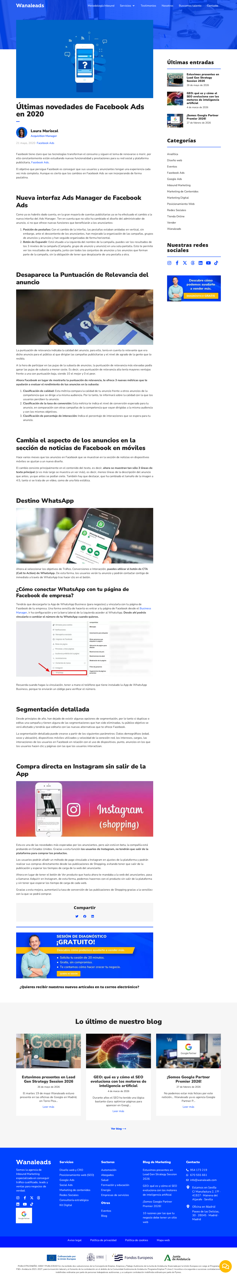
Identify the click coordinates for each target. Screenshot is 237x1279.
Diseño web (174, 160)
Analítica (172, 154)
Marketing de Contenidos (182, 191)
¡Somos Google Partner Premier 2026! (202, 117)
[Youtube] (208, 263)
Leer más (48, 1107)
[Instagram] (169, 263)
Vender (171, 223)
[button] (127, 6)
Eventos (172, 167)
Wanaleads (174, 229)
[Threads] (193, 263)
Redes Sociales (176, 210)
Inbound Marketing (179, 185)
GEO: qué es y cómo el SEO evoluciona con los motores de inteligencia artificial (203, 98)
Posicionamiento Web (180, 204)
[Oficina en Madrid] (188, 1206)
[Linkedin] (200, 263)
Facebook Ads (45, 143)
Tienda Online (176, 216)
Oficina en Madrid (203, 1207)
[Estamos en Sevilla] (188, 1187)
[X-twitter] (185, 263)
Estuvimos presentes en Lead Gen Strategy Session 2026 (203, 77)
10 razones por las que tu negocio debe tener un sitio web (160, 1217)
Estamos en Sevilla (204, 1187)
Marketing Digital (178, 198)
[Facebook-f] (177, 263)
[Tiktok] (216, 263)
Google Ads (174, 179)
